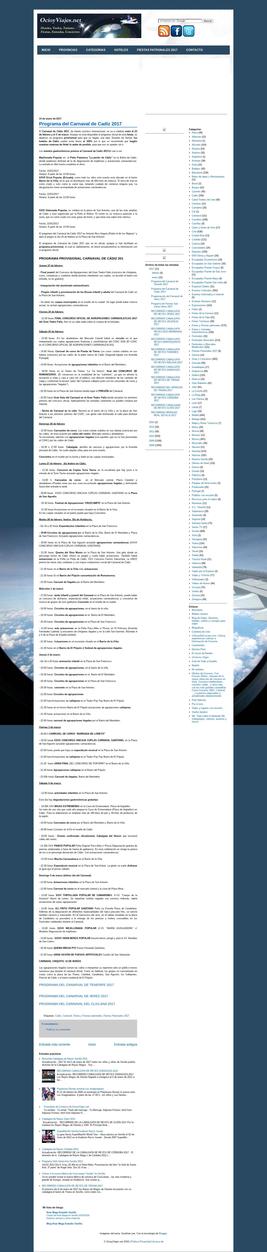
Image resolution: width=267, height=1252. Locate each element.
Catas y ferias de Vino (203, 227)
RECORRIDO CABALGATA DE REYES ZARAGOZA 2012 (87, 1070)
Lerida (195, 407)
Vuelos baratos (200, 712)
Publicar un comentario (58, 1029)
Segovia (196, 519)
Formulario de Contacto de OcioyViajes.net (66, 1106)
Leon (194, 403)
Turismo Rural (199, 559)
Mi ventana (197, 669)
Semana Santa (199, 523)
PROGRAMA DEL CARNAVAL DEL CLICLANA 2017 (77, 1004)
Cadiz (58, 1015)
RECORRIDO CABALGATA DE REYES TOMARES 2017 (165, 352)
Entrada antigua (125, 1044)
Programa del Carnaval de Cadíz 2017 (80, 124)
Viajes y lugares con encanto (207, 708)
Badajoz (196, 168)
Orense (195, 467)
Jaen (194, 387)
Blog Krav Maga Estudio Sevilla (64, 1223)
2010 (152, 436)
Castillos (196, 223)
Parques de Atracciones (204, 483)
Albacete (196, 136)
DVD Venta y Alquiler (203, 255)
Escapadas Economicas (204, 259)
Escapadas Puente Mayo (205, 278)
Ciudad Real (198, 235)
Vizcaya (196, 587)
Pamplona (197, 479)
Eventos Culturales (202, 290)
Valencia (196, 563)
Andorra (196, 152)
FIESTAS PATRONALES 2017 (157, 49)
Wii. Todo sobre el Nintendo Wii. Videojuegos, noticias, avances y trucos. (209, 719)
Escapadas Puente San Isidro (207, 282)
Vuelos (195, 591)
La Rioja (196, 395)
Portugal (196, 491)
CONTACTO (194, 49)
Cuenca (196, 243)
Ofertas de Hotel (200, 463)
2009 (152, 440)
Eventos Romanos (201, 301)
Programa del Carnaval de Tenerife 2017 (164, 283)
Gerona (195, 355)
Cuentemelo (198, 645)
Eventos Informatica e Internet (208, 294)
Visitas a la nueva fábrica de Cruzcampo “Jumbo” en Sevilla (73, 1173)
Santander (197, 515)
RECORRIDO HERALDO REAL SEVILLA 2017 (164, 414)
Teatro (195, 543)
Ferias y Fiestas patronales (87, 1015)
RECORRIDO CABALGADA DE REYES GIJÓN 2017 (165, 406)
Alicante (196, 144)
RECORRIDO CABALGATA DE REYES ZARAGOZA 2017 (165, 370)
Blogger (163, 1233)
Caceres (196, 191)
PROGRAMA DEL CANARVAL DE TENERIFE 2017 (76, 985)
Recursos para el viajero (204, 499)
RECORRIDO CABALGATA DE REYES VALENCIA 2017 (165, 321)
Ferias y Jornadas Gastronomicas (201, 331)
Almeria (196, 148)
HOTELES (121, 49)
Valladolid (197, 567)
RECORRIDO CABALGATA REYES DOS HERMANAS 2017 (166, 331)
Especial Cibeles (200, 286)
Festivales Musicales (203, 340)
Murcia (195, 431)
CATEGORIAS (96, 49)
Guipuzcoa (197, 371)
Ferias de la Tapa (201, 317)
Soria (194, 535)
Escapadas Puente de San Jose (209, 271)
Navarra (196, 447)
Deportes (196, 251)
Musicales (197, 443)
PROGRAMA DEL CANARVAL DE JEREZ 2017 (73, 996)
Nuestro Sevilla (200, 459)
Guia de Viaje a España (204, 661)
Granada (196, 363)
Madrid (195, 415)
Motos (195, 427)
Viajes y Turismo (201, 575)
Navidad (196, 451)
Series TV (197, 527)
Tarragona (197, 539)
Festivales (197, 336)
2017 (152, 269)
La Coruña (197, 391)
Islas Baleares (199, 383)
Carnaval (67, 1015)
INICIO (46, 49)
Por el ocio (197, 704)
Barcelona (197, 172)
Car (193, 211)
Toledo (195, 555)
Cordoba (196, 239)
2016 (152, 422)
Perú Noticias (199, 700)
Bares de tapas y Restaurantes (208, 176)
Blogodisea (197, 627)
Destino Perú (198, 649)
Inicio (92, 1044)
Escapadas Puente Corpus (206, 267)
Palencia (196, 475)
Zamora (196, 595)
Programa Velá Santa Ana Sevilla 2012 (62, 1161)
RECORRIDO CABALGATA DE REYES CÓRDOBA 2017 (165, 397)
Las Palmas (198, 399)
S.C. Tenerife (199, 507)
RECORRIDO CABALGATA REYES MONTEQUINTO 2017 (165, 342)
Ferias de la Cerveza (203, 313)
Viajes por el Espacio (203, 571)
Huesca (196, 379)
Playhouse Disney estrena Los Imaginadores (80, 1088)
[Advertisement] (69, 85)
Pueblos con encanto (203, 495)
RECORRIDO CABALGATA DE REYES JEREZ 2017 (165, 312)
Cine (194, 231)
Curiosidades (198, 247)
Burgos (195, 187)
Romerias (197, 503)
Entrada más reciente (54, 1044)
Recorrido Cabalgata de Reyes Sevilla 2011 (64, 1058)
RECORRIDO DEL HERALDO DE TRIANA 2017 (167, 389)
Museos (196, 435)
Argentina (197, 156)
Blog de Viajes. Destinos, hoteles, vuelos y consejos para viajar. (208, 621)
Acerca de (158, 1241)
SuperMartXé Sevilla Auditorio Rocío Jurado (80, 1131)
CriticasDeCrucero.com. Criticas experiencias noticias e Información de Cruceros (209, 638)
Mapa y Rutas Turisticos (205, 423)
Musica (195, 439)
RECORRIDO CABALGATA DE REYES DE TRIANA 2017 (72, 1185)
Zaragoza (197, 599)
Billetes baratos (200, 614)
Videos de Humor (201, 583)
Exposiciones (199, 305)
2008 (152, 445)
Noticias (196, 455)
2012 (152, 427)
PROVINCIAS (68, 49)
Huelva (195, 375)
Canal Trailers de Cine (203, 199)
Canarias (196, 203)
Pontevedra (198, 487)
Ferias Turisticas (200, 321)
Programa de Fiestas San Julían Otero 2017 (164, 305)
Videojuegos (198, 579)
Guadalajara (198, 367)
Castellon (197, 219)
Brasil (195, 183)
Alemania (197, 140)
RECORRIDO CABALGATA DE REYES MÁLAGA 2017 (166, 361)
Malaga (195, 419)
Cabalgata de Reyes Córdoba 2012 (60, 1149)
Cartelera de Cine (201, 631)
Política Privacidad (141, 1241)
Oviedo (195, 471)
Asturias (196, 160)
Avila (194, 164)
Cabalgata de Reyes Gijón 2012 (58, 1119)
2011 (152, 431)
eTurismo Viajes (200, 657)
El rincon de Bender (202, 653)
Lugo (194, 411)
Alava (195, 132)
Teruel (195, 551)
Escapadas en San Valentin (206, 263)
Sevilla (195, 531)
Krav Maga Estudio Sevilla (61, 1212)
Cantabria (197, 207)
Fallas (195, 309)
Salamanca (198, 511)
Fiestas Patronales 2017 (116, 1015)
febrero (156, 272)
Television (197, 547)
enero (155, 277)
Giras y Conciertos (201, 359)
